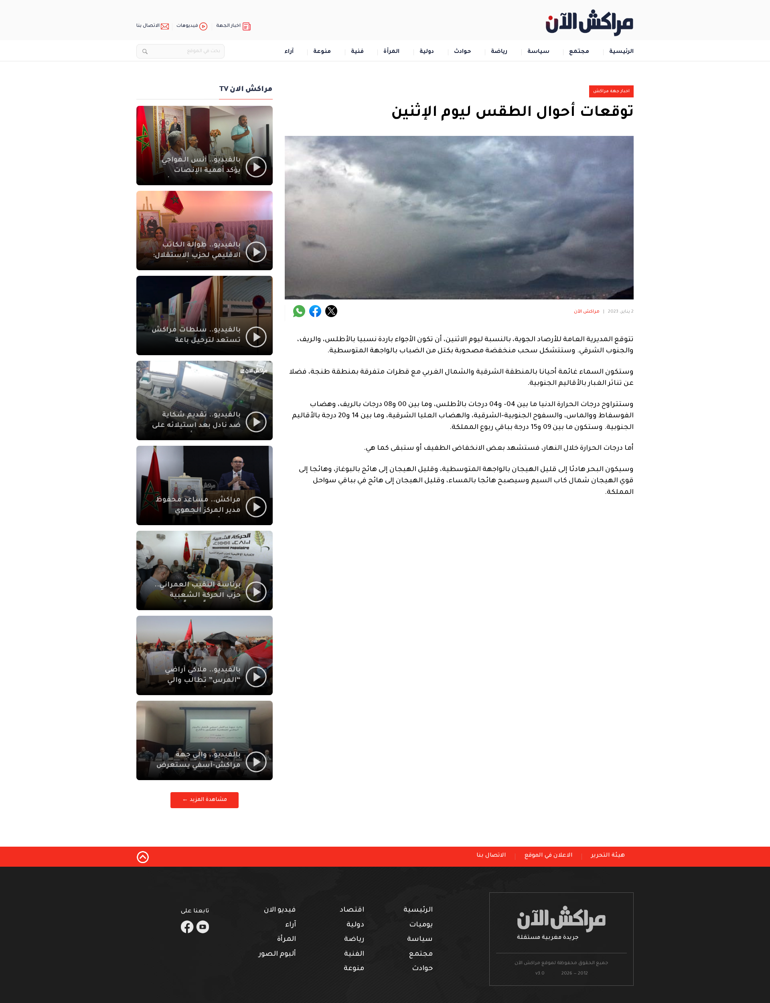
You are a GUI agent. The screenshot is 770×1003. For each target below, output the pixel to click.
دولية (426, 52)
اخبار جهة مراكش (611, 91)
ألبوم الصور (277, 955)
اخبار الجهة (228, 26)
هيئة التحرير (608, 856)
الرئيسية (621, 52)
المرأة (391, 52)
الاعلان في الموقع (549, 856)
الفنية (354, 955)
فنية (357, 52)
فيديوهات (187, 26)
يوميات (421, 925)
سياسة (538, 52)
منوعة (322, 52)
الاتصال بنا (148, 26)
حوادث (462, 52)
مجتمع (579, 52)
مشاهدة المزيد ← (204, 800)
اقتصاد (352, 910)
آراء (289, 52)
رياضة (499, 52)
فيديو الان (280, 910)
